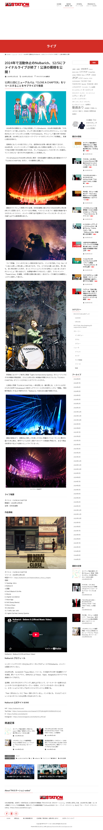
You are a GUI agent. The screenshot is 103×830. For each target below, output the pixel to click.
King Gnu (85, 78)
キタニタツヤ (75, 93)
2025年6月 (77, 436)
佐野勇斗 (88, 104)
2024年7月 (77, 481)
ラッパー (82, 104)
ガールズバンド (88, 90)
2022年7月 (77, 543)
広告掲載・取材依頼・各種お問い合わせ (47, 818)
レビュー (78, 343)
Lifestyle (77, 321)
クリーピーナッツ (90, 93)
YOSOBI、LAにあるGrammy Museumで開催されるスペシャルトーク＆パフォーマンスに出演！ (90, 163)
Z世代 (96, 84)
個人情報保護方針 (28, 818)
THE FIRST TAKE (86, 81)
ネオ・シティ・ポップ (77, 101)
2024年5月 (77, 489)
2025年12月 (77, 412)
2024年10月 (77, 469)
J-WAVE (93, 75)
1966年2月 (77, 559)
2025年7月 (77, 432)
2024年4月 (77, 494)
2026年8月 (77, 379)
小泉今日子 (75, 111)
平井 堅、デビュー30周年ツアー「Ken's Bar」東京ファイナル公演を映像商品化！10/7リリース (90, 195)
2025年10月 (77, 420)
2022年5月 (77, 547)
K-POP (81, 78)
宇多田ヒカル (93, 108)
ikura (83, 75)
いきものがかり (76, 87)
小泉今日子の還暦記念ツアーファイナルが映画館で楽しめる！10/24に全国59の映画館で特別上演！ (90, 246)
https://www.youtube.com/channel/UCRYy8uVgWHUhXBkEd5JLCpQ (37, 711)
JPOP (75, 77)
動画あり (54, 758)
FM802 (79, 75)
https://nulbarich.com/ (16, 708)
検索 (94, 63)
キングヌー (82, 93)
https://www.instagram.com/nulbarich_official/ (29, 717)
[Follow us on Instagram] (16, 814)
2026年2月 (77, 403)
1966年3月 (77, 555)
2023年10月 (77, 518)
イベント (78, 351)
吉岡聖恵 (87, 108)
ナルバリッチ (46, 758)
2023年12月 (77, 510)
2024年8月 (77, 477)
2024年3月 (77, 498)
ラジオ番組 (78, 360)
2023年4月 (77, 535)
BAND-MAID (75, 72)
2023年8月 (77, 526)
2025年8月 (77, 428)
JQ (31, 758)
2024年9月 (77, 473)
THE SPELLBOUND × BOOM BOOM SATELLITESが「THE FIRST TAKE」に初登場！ (54, 731)
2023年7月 (77, 530)
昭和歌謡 (86, 111)
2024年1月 (77, 506)
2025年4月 (77, 444)
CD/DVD (78, 318)
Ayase (91, 69)
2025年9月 (77, 424)
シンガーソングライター (79, 98)
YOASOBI (90, 84)
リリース (78, 364)
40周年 (78, 69)
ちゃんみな (85, 87)
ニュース (76, 347)
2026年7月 (77, 383)
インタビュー (79, 335)
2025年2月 (77, 453)
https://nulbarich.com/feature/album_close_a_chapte (32, 578)
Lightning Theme (51, 826)
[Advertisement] (51, 25)
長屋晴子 (74, 114)
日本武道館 (63, 758)
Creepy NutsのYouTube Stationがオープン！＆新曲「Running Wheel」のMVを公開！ (90, 263)
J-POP (87, 75)
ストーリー (77, 331)
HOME (8, 818)
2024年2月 (77, 502)
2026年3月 (77, 399)
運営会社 (16, 818)
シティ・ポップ (78, 95)
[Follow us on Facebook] (7, 814)
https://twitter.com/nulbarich (17, 714)
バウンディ (87, 101)
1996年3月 (77, 551)
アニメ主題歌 (92, 87)
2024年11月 (77, 465)
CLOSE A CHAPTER (23, 758)
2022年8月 (77, 539)
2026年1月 (77, 408)
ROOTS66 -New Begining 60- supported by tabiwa (83, 326)
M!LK (90, 78)
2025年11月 (77, 416)
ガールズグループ (77, 90)
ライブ (17, 756)
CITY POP (83, 72)
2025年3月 (77, 448)
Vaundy (83, 84)
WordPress (41, 826)
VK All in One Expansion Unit (64, 826)
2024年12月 (77, 461)
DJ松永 (74, 75)
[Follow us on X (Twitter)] (11, 814)
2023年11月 (77, 514)
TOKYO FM (76, 84)
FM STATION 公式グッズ (82, 314)
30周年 (74, 69)
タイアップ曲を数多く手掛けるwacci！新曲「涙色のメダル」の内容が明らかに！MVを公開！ (24, 731)
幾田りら (81, 111)
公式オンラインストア (68, 818)
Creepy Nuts (91, 72)
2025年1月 (77, 457)
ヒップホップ (75, 104)
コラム (77, 339)
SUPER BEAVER (76, 81)
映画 (76, 368)
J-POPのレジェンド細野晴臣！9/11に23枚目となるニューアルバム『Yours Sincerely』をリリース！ (90, 212)
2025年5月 (77, 440)
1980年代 (84, 69)
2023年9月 (77, 522)
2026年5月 (77, 391)
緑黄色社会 (92, 111)
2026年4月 (77, 395)
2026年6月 (77, 387)
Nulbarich (37, 758)
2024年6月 (77, 485)
